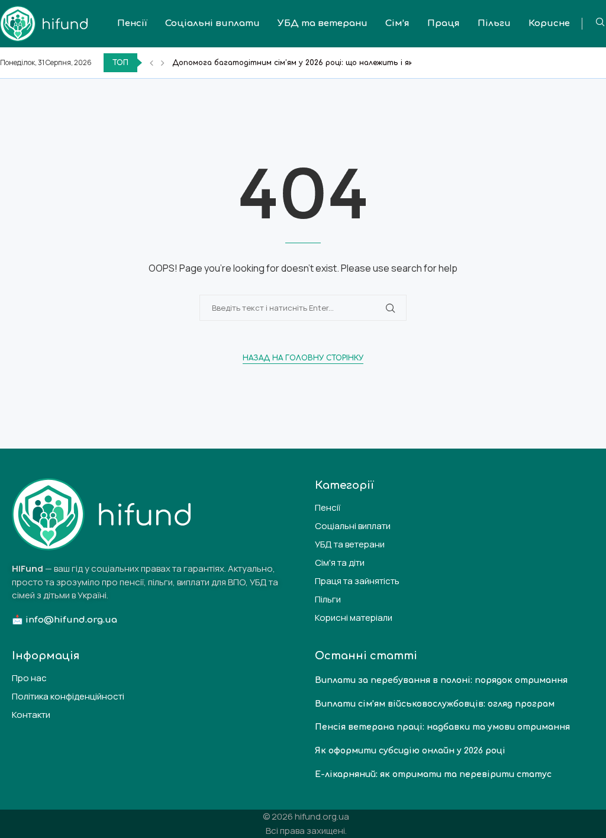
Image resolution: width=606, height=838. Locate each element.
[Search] (600, 23)
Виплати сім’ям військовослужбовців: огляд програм (435, 704)
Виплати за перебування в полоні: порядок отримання (441, 680)
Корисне (549, 23)
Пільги (494, 23)
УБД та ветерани (323, 23)
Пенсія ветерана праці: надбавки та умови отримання (442, 727)
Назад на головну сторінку (303, 358)
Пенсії (132, 23)
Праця (443, 23)
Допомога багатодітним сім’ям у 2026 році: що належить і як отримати (314, 63)
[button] (151, 62)
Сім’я (397, 23)
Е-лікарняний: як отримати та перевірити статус (433, 774)
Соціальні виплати (212, 23)
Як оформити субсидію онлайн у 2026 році (410, 750)
